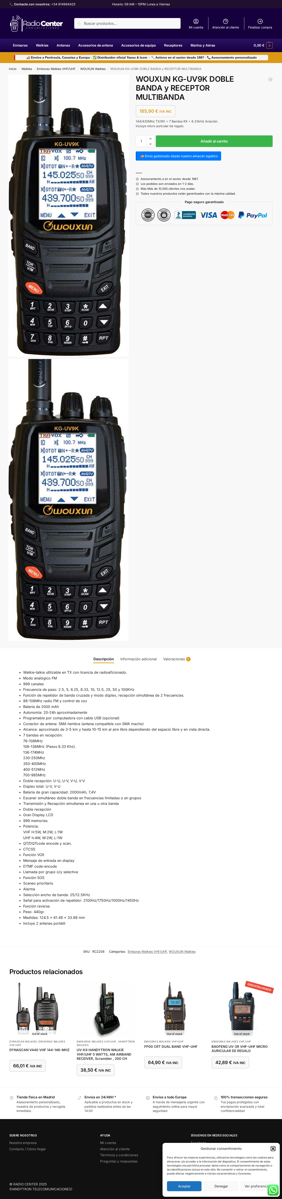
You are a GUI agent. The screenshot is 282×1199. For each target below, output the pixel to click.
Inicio (12, 69)
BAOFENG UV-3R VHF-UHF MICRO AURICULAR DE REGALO (240, 1048)
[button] (273, 1148)
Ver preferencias (258, 1186)
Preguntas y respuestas (119, 1161)
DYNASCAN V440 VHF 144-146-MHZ (39, 1050)
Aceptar (184, 1186)
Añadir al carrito (214, 141)
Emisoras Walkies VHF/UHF (56, 69)
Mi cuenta (196, 27)
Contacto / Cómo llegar (27, 1149)
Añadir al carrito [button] (107, 1083)
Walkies (26, 69)
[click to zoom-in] (68, 216)
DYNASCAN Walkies (23, 1041)
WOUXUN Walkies (93, 69)
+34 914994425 (63, 4)
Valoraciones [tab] (176, 659)
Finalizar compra (260, 27)
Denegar (221, 1186)
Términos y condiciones (119, 1155)
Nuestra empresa (23, 1143)
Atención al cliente (225, 27)
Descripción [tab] (103, 659)
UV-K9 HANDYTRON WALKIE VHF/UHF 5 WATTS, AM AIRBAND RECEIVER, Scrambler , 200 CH (104, 1054)
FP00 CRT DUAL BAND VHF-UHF (171, 1046)
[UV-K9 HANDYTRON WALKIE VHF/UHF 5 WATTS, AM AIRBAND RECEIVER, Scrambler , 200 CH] (270, 79)
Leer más (40, 1079)
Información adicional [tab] (138, 659)
